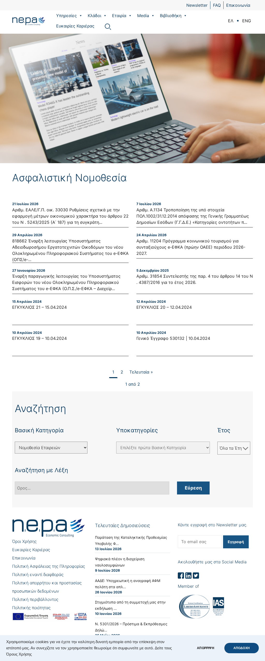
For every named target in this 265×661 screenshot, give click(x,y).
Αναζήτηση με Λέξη (41, 470)
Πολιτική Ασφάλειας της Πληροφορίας (48, 566)
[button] (80, 15)
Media (143, 15)
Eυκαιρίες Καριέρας (75, 25)
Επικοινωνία (238, 5)
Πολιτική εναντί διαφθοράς (37, 574)
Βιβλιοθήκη (170, 15)
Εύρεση (193, 488)
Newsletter (197, 5)
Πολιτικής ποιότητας (31, 607)
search (108, 27)
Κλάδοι (94, 15)
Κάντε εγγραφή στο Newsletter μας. (212, 524)
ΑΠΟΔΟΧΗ (241, 648)
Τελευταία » (141, 372)
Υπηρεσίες (66, 15)
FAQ (217, 5)
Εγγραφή (236, 542)
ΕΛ (230, 20)
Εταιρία (119, 15)
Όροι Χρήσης (24, 541)
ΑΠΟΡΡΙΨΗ (205, 648)
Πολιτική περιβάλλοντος (35, 599)
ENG (246, 20)
